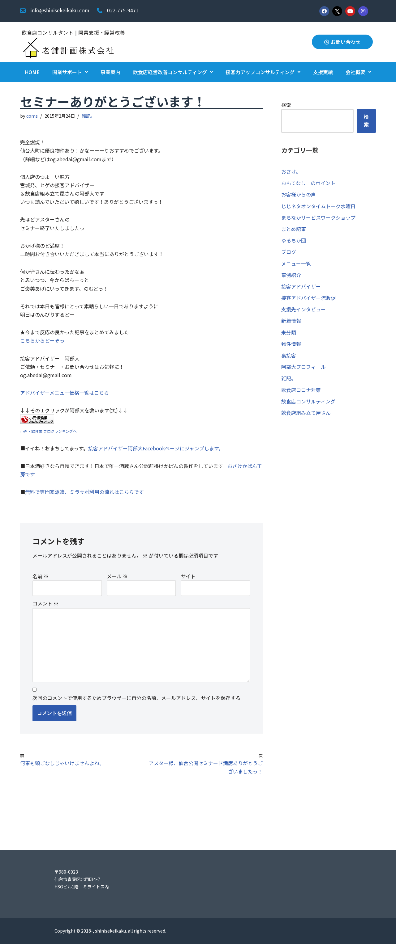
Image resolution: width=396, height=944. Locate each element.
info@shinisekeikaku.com (59, 10)
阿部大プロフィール (303, 366)
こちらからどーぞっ (42, 340)
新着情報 (291, 320)
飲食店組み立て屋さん (306, 412)
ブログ (288, 251)
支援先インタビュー (303, 309)
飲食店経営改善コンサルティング (170, 72)
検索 (286, 104)
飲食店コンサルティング (308, 401)
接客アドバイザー (301, 286)
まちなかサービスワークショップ (318, 217)
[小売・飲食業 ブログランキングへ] (37, 422)
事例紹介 (291, 275)
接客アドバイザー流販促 (308, 297)
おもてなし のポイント (308, 183)
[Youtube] (350, 11)
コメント (45, 603)
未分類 (288, 332)
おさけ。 (291, 171)
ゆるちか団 (293, 240)
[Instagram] (363, 11)
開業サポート (67, 72)
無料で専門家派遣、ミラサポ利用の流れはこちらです (84, 491)
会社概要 (355, 72)
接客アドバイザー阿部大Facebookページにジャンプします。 (155, 448)
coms (32, 115)
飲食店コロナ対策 (301, 390)
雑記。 (88, 115)
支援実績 (323, 72)
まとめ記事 (293, 229)
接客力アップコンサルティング (260, 72)
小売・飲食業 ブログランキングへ (48, 431)
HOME (32, 72)
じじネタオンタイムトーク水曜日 (318, 206)
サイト (188, 576)
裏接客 (288, 355)
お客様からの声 (298, 194)
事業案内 (110, 72)
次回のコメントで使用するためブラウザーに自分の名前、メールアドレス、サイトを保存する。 (138, 698)
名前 (40, 576)
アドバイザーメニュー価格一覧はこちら (64, 392)
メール (117, 576)
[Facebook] (324, 11)
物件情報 (291, 344)
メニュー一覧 (296, 263)
